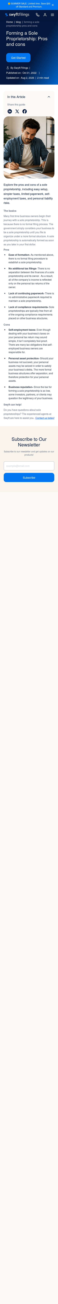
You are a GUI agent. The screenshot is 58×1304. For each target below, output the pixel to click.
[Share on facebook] (24, 111)
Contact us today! (44, 418)
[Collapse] (49, 97)
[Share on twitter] (17, 111)
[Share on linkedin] (9, 111)
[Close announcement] (53, 5)
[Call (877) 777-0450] (37, 15)
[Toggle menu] (52, 15)
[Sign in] (45, 15)
